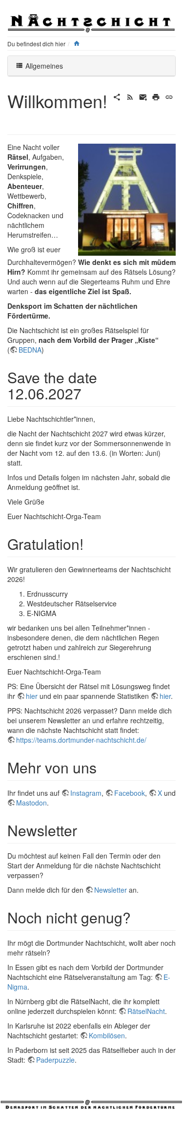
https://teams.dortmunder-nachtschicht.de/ (81, 740)
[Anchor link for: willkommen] (16, 120)
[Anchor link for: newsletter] (84, 830)
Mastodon (31, 802)
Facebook (129, 793)
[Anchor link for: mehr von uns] (104, 767)
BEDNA (30, 350)
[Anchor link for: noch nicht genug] (138, 917)
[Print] (156, 96)
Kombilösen (107, 1035)
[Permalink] (169, 96)
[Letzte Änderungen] (130, 96)
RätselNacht (146, 1011)
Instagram (86, 793)
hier (32, 696)
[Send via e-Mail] (143, 96)
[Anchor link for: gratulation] (90, 543)
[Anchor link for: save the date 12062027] (88, 393)
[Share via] (117, 96)
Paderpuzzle (55, 1060)
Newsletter (110, 890)
